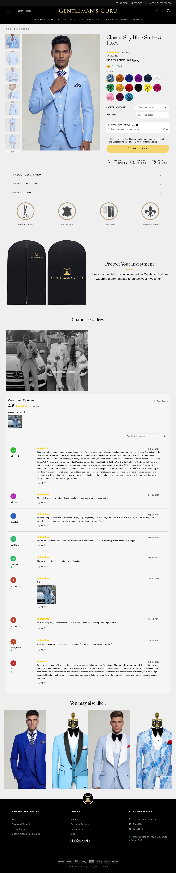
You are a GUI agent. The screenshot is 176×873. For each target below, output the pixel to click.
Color (109, 72)
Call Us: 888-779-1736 (144, 819)
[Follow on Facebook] (72, 841)
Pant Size (111, 115)
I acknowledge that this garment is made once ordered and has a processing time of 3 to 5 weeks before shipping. (136, 140)
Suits (50, 19)
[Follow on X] (82, 841)
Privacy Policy (94, 867)
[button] (8, 10)
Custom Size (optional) (122, 125)
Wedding (110, 19)
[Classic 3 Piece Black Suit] (138, 88)
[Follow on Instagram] (77, 841)
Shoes (99, 19)
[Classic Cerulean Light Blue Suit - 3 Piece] (129, 97)
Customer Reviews (80, 824)
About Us (75, 819)
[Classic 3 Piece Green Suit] (110, 88)
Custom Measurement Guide (26, 834)
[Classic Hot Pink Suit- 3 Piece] (157, 88)
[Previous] (27, 92)
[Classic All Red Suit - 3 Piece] (129, 88)
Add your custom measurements (125, 129)
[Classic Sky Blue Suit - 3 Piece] (110, 78)
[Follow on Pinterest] (87, 841)
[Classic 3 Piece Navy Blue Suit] (148, 78)
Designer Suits (22, 29)
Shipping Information (22, 824)
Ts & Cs (105, 867)
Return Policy (18, 829)
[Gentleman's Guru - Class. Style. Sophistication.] (88, 11)
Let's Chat (138, 829)
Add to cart (140, 148)
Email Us (138, 824)
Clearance (136, 19)
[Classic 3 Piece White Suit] (157, 78)
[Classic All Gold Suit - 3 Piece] (120, 88)
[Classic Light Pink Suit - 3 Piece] (110, 97)
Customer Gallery (79, 829)
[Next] (94, 92)
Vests (61, 19)
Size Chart (116, 66)
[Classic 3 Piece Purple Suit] (138, 78)
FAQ (14, 819)
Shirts (72, 19)
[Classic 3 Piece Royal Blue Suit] (129, 78)
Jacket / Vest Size (116, 107)
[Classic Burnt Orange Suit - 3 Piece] (120, 78)
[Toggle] (160, 175)
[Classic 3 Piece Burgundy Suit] (120, 97)
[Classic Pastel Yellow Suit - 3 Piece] (148, 88)
